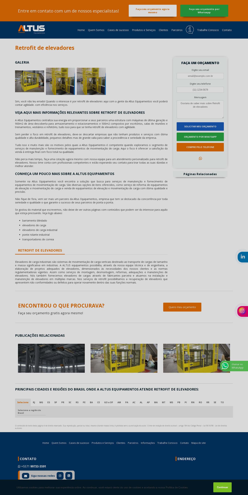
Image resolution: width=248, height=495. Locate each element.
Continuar (222, 487)
